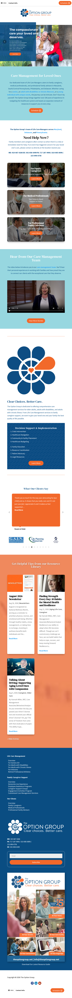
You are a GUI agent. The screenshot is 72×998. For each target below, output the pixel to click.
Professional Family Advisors (18, 810)
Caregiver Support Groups (18, 788)
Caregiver (22, 693)
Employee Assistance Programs (20, 786)
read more (13, 638)
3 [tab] (28, 547)
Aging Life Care (56, 609)
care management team (46, 267)
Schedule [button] (64, 3)
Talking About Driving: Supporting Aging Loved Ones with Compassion (20, 684)
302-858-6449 (15, 847)
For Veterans (13, 769)
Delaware (28, 132)
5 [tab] (34, 547)
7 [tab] (40, 547)
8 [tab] (43, 547)
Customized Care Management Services (23, 793)
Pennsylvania (41, 132)
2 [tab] (26, 547)
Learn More (15, 54)
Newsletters (24, 603)
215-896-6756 (12, 844)
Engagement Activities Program (20, 791)
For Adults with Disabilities (18, 765)
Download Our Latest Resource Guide (36, 964)
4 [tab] (31, 547)
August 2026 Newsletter (15, 597)
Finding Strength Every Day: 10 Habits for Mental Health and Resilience (50, 600)
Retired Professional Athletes (19, 772)
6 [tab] (37, 547)
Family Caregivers (14, 805)
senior (15, 92)
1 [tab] (23, 547)
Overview (11, 760)
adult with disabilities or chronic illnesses (37, 92)
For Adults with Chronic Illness (19, 767)
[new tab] (36, 961)
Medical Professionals (16, 808)
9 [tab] (45, 547)
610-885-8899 (25, 841)
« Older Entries (13, 739)
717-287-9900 (15, 841)
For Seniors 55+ (14, 763)
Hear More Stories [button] (36, 321)
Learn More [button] (36, 179)
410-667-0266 (15, 839)
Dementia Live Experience (18, 784)
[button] (4, 3)
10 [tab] (48, 547)
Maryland (57, 129)
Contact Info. (13, 3)
